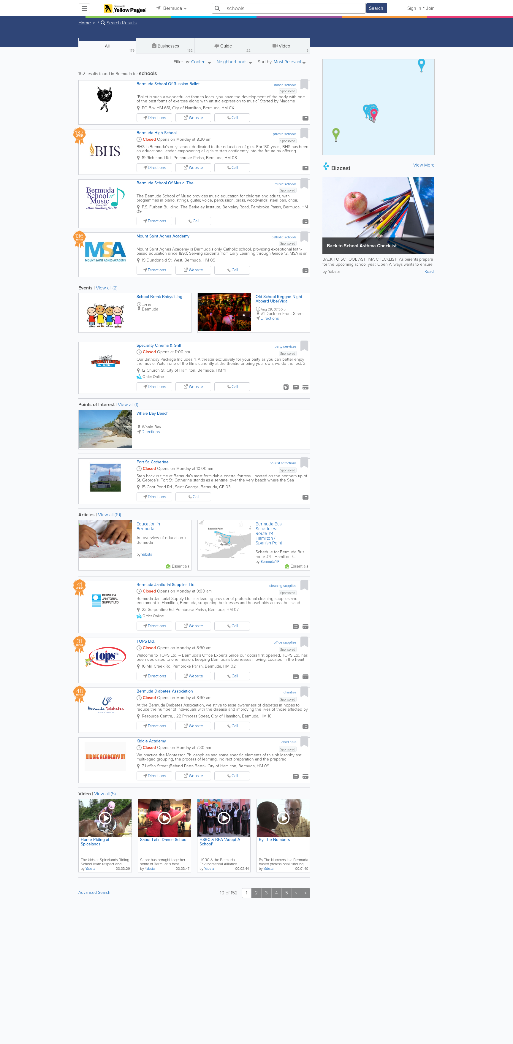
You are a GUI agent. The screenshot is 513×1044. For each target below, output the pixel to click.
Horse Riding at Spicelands (95, 842)
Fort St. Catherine (153, 462)
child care (289, 742)
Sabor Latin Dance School (163, 840)
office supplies (285, 642)
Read (429, 271)
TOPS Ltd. (146, 641)
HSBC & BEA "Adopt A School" (220, 842)
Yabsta (146, 554)
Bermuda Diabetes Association (165, 691)
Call (235, 117)
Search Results (122, 22)
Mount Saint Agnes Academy (163, 236)
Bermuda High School (157, 133)
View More (424, 165)
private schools (285, 134)
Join (430, 8)
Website (196, 117)
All (119, 48)
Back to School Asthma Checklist (362, 245)
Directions (157, 117)
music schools (286, 184)
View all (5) (105, 793)
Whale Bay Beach (153, 413)
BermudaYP (269, 561)
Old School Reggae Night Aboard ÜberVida (279, 299)
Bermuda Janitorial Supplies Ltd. (166, 585)
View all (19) (109, 514)
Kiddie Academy (151, 741)
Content (199, 62)
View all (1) (128, 404)
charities (290, 692)
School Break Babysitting (159, 297)
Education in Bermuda (148, 526)
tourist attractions (283, 463)
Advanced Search (94, 892)
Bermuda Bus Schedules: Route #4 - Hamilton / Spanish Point (269, 533)
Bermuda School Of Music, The (165, 183)
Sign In (414, 8)
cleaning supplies (283, 585)
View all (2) (107, 287)
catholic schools (284, 237)
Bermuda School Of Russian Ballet (168, 84)
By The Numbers (274, 840)
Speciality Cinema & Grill (159, 345)
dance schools (285, 85)
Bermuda (172, 8)
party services (286, 346)
